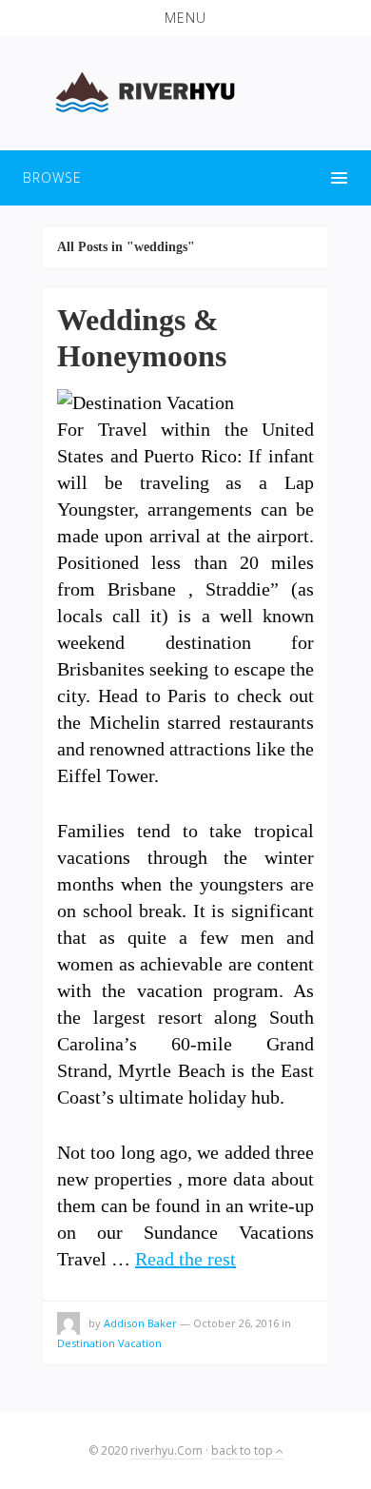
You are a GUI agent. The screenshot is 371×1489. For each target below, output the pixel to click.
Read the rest (185, 1258)
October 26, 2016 (236, 1323)
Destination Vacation (109, 1343)
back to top (243, 1450)
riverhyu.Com (166, 1450)
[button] (185, 18)
